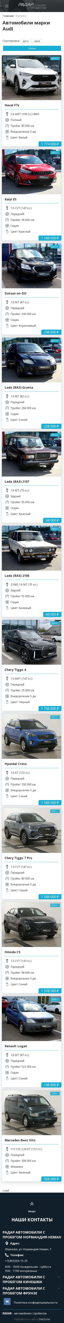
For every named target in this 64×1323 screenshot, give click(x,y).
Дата (26, 41)
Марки (32, 48)
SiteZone (44, 1319)
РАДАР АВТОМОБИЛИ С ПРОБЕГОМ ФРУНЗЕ (24, 1290)
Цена (37, 41)
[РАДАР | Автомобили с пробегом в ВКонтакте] (7, 1301)
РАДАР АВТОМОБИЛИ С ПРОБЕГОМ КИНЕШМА (24, 1279)
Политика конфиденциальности (36, 1302)
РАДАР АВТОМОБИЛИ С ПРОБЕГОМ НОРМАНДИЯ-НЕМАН (32, 1234)
